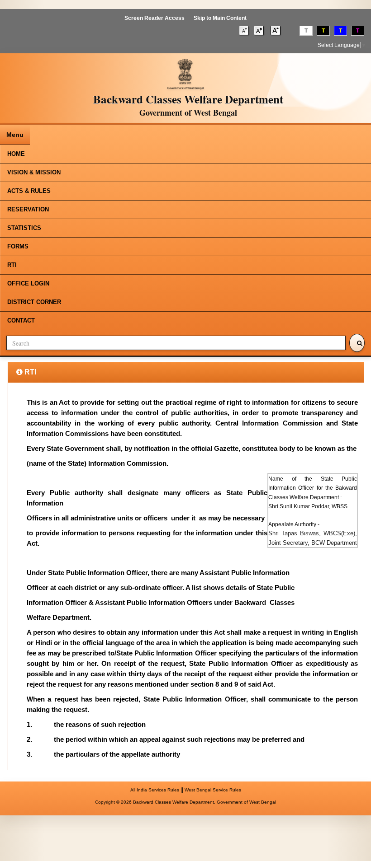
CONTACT (21, 320)
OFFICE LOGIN (28, 283)
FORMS (18, 246)
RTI (12, 265)
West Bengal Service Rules (213, 789)
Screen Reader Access (154, 18)
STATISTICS (24, 228)
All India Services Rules (154, 789)
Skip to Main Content (220, 18)
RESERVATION (28, 209)
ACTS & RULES (29, 190)
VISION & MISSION (34, 172)
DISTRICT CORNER (34, 302)
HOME (16, 153)
